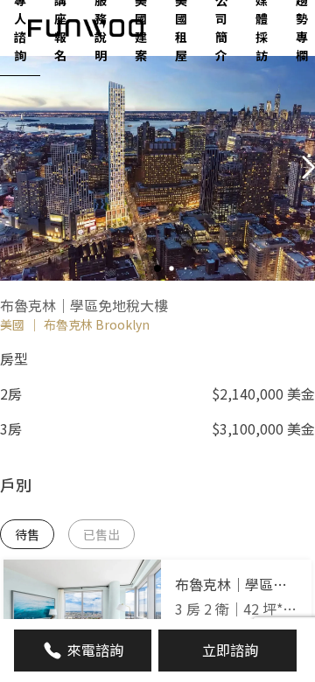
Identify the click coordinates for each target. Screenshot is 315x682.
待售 (27, 534)
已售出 (101, 534)
